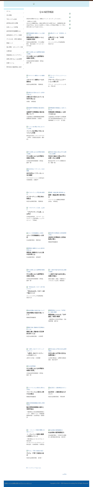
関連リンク (10, 43)
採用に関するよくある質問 (14, 59)
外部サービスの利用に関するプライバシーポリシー (18, 483)
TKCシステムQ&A (12, 19)
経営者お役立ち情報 (12, 23)
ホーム (8, 11)
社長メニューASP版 (12, 27)
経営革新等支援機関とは (14, 31)
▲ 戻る (64, 474)
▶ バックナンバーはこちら (34, 468)
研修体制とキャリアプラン (14, 55)
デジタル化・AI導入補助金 (14, 39)
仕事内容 (9, 51)
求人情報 (9, 15)
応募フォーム (10, 63)
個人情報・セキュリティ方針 (15, 47)
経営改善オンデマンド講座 (14, 35)
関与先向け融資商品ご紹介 (14, 67)
